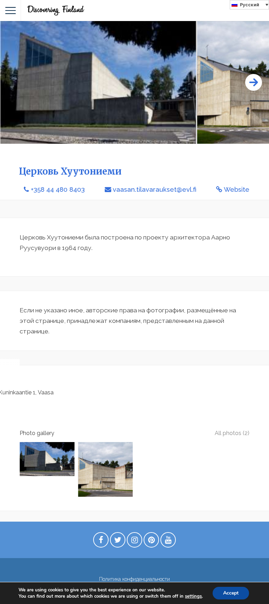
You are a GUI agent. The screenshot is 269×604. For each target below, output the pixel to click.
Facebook (101, 541)
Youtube (168, 541)
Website (236, 189)
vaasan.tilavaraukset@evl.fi (154, 189)
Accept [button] (231, 593)
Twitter (118, 541)
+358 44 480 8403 (58, 189)
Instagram (134, 541)
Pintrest (151, 541)
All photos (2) (232, 433)
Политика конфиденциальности (134, 579)
